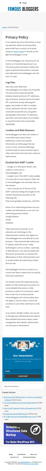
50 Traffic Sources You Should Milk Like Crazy (20, 417)
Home (4, 27)
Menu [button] (24, 3)
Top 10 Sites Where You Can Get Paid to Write (20, 403)
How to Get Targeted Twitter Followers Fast (20, 408)
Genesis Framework (31, 464)
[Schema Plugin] (23, 443)
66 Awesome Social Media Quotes (16, 414)
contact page (18, 51)
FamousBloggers (24, 462)
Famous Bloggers (23, 9)
